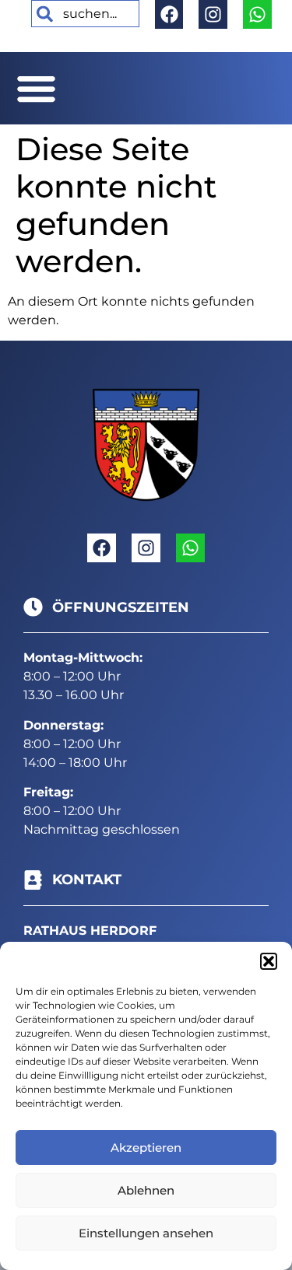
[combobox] (85, 13)
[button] (268, 961)
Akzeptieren (146, 1147)
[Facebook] (169, 14)
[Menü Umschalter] (36, 88)
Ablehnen (146, 1190)
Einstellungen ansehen (146, 1233)
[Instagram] (213, 14)
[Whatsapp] (257, 14)
